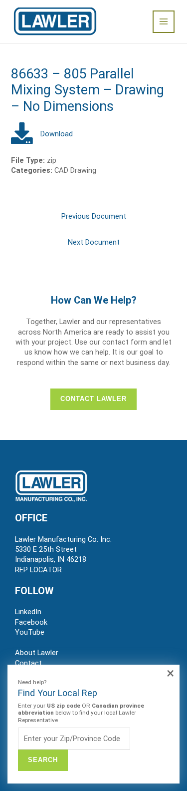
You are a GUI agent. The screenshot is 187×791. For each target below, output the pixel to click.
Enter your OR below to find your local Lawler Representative (81, 713)
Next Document (94, 242)
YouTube (29, 632)
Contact (28, 663)
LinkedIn (28, 611)
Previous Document (93, 216)
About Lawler (36, 652)
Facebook (31, 622)
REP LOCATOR (38, 569)
